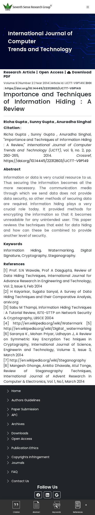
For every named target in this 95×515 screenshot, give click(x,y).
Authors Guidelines (25, 400)
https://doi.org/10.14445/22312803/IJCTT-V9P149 (46, 160)
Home (16, 391)
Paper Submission (25, 409)
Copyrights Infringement (30, 457)
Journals (17, 463)
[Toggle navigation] (87, 7)
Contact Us (20, 481)
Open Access (21, 439)
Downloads (19, 433)
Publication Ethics (24, 448)
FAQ (14, 472)
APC (14, 415)
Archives (18, 424)
